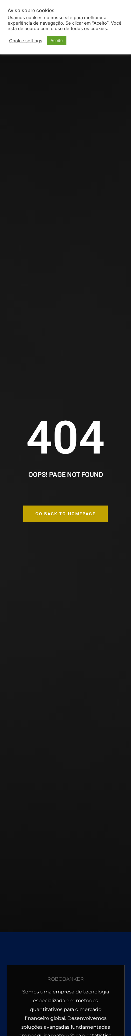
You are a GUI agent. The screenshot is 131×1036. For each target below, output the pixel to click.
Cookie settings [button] (25, 40)
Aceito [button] (57, 40)
